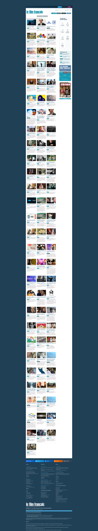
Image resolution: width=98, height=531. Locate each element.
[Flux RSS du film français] (65, 10)
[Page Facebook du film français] (67, 10)
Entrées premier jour (28, 482)
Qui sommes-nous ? (58, 487)
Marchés (27, 491)
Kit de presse (57, 492)
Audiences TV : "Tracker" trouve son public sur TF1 (46, 482)
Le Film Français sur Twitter (59, 496)
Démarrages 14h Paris (28, 479)
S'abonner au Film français (44, 492)
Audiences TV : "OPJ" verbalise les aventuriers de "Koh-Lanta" (47, 483)
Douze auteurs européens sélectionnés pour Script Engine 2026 (48, 473)
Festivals (27, 490)
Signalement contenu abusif (59, 491)
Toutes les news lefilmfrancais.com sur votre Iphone (61, 498)
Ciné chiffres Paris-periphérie (29, 483)
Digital (64, 13)
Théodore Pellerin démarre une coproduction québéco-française (32, 474)
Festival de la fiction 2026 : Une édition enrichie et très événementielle (47, 469)
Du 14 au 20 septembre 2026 (29, 497)
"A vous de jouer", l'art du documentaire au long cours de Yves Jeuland (47, 468)
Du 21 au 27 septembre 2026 (29, 498)
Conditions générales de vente (59, 490)
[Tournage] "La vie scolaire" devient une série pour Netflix (62, 467)
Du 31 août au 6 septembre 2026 (29, 495)
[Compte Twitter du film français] (69, 10)
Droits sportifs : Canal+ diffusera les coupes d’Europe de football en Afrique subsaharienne (47, 475)
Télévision (58, 13)
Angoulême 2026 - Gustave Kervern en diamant (31, 467)
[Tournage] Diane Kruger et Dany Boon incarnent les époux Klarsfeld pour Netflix (62, 469)
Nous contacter (57, 488)
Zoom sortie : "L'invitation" (29, 469)
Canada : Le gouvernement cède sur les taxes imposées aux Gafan (62, 475)
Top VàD (57, 479)
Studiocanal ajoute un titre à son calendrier (65, 56)
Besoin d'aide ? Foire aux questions (45, 497)
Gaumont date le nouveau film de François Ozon (64, 54)
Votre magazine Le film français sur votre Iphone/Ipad (62, 499)
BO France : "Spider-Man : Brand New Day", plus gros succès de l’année (64, 63)
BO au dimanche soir (28, 480)
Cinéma (54, 13)
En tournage (65, 75)
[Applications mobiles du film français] (70, 10)
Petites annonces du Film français (44, 496)
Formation (68, 13)
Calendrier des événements (44, 495)
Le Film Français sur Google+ (59, 497)
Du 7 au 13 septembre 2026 (29, 496)
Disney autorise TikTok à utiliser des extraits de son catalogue (63, 473)
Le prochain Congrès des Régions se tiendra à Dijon (31, 468)
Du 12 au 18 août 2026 (43, 486)
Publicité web (57, 493)
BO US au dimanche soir (28, 486)
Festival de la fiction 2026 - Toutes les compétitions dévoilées (65, 59)
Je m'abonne (65, 98)
